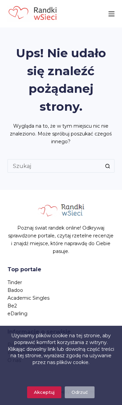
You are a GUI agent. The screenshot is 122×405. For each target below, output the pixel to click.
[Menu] (111, 14)
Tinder (14, 282)
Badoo (15, 290)
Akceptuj (44, 392)
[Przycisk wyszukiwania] (108, 166)
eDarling (17, 314)
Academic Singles (28, 298)
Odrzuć (80, 392)
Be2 (12, 306)
